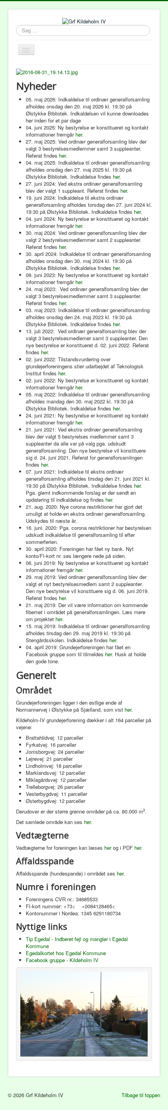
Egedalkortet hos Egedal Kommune (66, 953)
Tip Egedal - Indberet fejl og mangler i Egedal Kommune (77, 942)
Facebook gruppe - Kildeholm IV (62, 960)
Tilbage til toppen (141, 1095)
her (78, 134)
